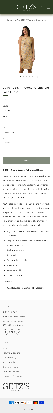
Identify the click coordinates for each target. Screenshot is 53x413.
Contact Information (13, 376)
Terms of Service (11, 371)
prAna (5, 99)
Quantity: (6, 142)
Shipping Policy (10, 367)
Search (6, 348)
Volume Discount (11, 353)
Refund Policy (9, 357)
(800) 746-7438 (10, 312)
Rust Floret (10, 133)
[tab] (20, 76)
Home (9, 20)
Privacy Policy (10, 362)
